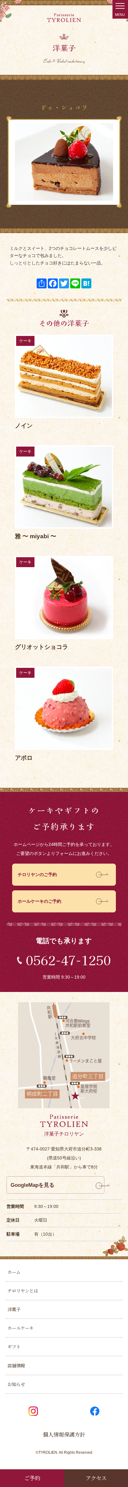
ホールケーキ (20, 1327)
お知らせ (16, 1384)
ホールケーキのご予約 (39, 901)
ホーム (14, 1272)
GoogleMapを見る (32, 1185)
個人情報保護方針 (64, 1434)
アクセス (96, 1478)
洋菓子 (14, 1309)
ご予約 (32, 1478)
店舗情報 (16, 1365)
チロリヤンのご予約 (37, 874)
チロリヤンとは (22, 1290)
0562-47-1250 (68, 960)
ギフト (14, 1346)
